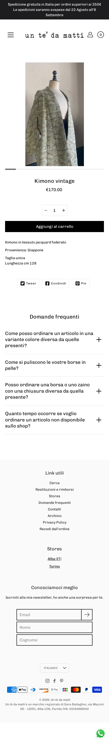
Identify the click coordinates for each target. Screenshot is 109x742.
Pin (83, 283)
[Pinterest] (61, 681)
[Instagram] (47, 681)
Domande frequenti (55, 503)
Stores (54, 496)
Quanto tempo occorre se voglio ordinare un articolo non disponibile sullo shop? (45, 420)
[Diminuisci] (45, 210)
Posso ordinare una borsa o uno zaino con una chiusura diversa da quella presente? (47, 391)
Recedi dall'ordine (54, 529)
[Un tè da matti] (54, 34)
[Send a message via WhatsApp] (100, 733)
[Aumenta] (63, 210)
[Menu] (10, 35)
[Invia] (87, 614)
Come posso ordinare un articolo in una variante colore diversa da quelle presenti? (49, 339)
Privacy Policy (54, 522)
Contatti (54, 509)
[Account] (90, 35)
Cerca (54, 483)
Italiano (51, 668)
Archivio (55, 516)
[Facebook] (54, 681)
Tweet (31, 283)
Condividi (58, 283)
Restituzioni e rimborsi (54, 489)
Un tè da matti (60, 700)
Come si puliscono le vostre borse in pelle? (45, 365)
